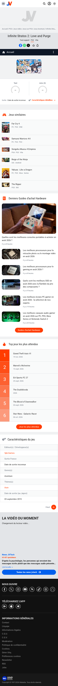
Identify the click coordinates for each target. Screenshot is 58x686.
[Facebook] (4, 589)
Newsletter (7, 660)
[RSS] (32, 589)
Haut (48, 507)
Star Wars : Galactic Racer (25, 414)
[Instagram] (18, 589)
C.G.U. (5, 634)
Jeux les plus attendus (29, 427)
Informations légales (11, 630)
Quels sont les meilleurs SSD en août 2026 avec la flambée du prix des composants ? (38, 284)
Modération (7, 641)
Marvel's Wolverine (21, 365)
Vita (36, 40)
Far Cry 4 (16, 124)
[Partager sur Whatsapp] (24, 45)
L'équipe (5, 626)
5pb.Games (9, 453)
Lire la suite (6, 567)
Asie (6, 487)
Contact (5, 622)
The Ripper (16, 184)
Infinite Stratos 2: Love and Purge (29, 36)
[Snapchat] (52, 589)
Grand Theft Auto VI (22, 353)
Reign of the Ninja (20, 159)
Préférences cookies (11, 656)
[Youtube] (25, 589)
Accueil (5, 29)
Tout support (24, 40)
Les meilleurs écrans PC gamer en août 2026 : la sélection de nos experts (38, 300)
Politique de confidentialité (14, 645)
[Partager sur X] (28, 45)
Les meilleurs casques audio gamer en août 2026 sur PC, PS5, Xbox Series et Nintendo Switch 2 (39, 316)
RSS (4, 664)
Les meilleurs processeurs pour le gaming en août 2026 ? (38, 268)
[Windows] (18, 606)
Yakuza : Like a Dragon (22, 170)
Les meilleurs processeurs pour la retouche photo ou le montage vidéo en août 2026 (39, 253)
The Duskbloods (20, 390)
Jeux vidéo (17, 29)
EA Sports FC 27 (20, 377)
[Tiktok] (38, 589)
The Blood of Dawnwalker (24, 402)
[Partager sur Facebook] (20, 45)
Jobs (4, 667)
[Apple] (11, 606)
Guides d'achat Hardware (29, 330)
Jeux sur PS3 (28, 29)
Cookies (6, 649)
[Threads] (45, 589)
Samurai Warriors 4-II (21, 138)
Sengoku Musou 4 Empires (24, 149)
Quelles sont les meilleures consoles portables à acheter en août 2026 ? (29, 239)
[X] (11, 589)
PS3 (10, 29)
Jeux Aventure (39, 29)
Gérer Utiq (6, 652)
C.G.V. (4, 637)
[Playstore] (4, 606)
